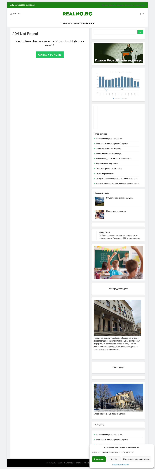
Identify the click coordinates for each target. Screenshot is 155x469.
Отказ (114, 459)
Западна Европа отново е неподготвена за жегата (117, 184)
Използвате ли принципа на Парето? (112, 144)
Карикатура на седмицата (107, 164)
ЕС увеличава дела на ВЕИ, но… (109, 139)
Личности (129, 5)
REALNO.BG (77, 13)
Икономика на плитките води (108, 154)
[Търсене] (140, 32)
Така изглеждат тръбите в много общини (113, 159)
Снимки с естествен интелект (108, 149)
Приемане (98, 459)
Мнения (112, 5)
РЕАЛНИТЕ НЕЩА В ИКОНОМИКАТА (76, 23)
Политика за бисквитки (120, 464)
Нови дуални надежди (116, 211)
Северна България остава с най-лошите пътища (116, 179)
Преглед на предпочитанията (136, 459)
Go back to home (49, 54)
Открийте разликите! (105, 174)
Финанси (120, 5)
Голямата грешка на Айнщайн (109, 169)
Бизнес (105, 5)
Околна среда (139, 5)
